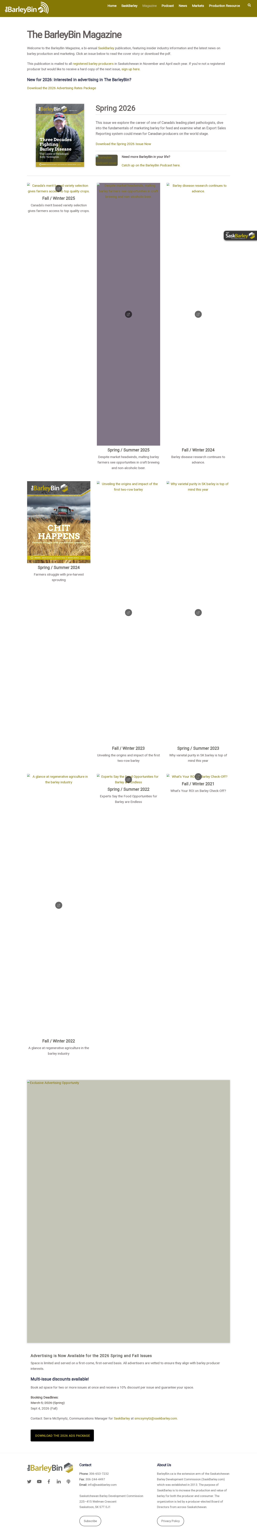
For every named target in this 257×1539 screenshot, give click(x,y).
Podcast (168, 6)
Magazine (149, 6)
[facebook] (49, 1481)
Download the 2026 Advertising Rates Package (61, 88)
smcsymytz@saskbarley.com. (156, 1418)
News (183, 6)
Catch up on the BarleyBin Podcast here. (151, 165)
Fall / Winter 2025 (58, 198)
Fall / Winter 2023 (128, 748)
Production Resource (224, 6)
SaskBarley (129, 6)
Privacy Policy (170, 1521)
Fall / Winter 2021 (198, 784)
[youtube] (39, 1481)
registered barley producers (93, 64)
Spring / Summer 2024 (59, 567)
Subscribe (90, 1521)
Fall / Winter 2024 (198, 450)
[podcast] (68, 1481)
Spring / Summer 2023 (198, 748)
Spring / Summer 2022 (128, 789)
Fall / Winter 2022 (58, 1041)
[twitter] (30, 1481)
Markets (198, 6)
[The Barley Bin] (27, 11)
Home (112, 6)
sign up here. (130, 69)
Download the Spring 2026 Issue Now (123, 144)
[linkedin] (59, 1481)
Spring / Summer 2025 (128, 450)
